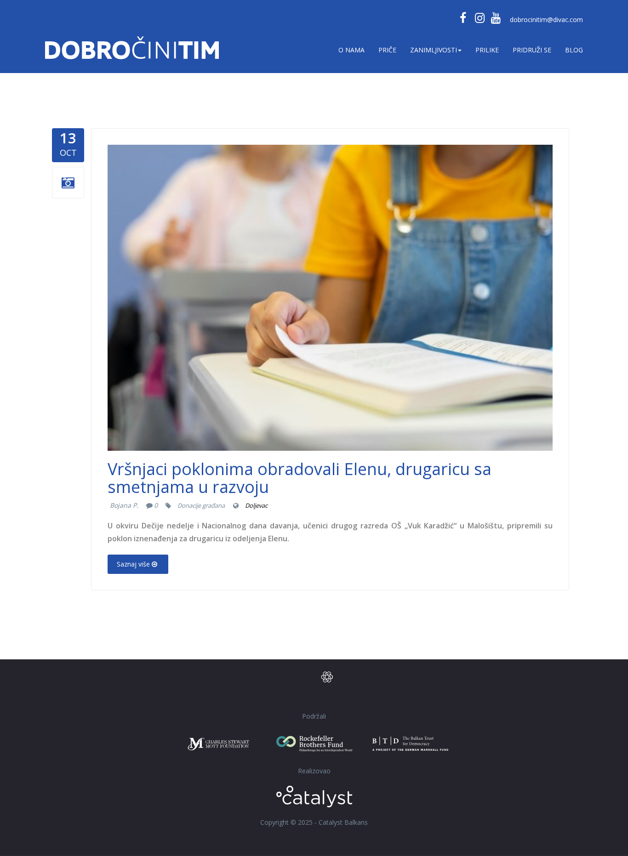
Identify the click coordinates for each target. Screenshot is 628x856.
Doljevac (256, 505)
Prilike (487, 49)
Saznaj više (133, 564)
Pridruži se (532, 49)
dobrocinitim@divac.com (546, 19)
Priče (387, 49)
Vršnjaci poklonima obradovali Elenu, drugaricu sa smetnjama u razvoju (299, 478)
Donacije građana (201, 505)
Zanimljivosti (433, 49)
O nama (351, 49)
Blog (574, 49)
